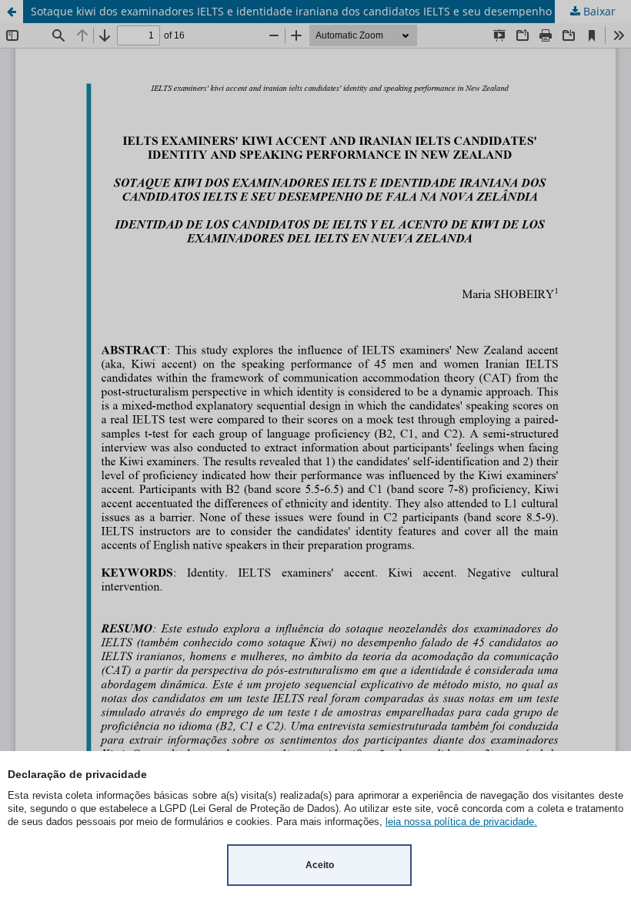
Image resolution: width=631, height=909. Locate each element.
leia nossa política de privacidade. (461, 821)
